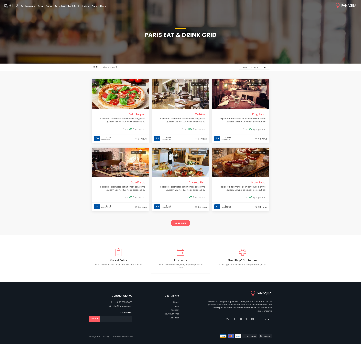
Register (175, 310)
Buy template (28, 6)
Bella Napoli (137, 114)
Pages (49, 6)
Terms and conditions (123, 336)
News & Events (172, 313)
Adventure (60, 6)
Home (103, 6)
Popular (254, 67)
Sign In (11, 5)
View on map (109, 67)
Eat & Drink (73, 6)
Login (176, 306)
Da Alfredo (137, 182)
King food (259, 114)
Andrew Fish (197, 182)
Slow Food (258, 182)
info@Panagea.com (122, 306)
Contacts (174, 317)
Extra (40, 6)
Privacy (106, 336)
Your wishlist (16, 5)
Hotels (85, 6)
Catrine (200, 114)
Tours (94, 6)
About (176, 302)
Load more (180, 223)
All (265, 67)
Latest (244, 67)
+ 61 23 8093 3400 (123, 302)
